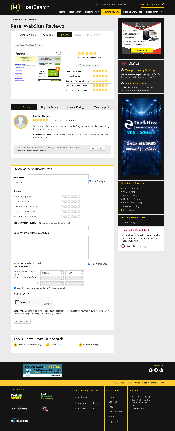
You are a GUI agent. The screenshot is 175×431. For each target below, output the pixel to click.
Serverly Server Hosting (29, 344)
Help (111, 406)
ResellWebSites (94, 57)
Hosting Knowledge (132, 11)
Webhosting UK (130, 222)
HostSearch (15, 19)
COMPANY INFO (28, 34)
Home (62, 11)
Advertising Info (86, 408)
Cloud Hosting (130, 195)
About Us (113, 416)
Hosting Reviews (111, 11)
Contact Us (114, 397)
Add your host (85, 397)
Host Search (75, 11)
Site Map (113, 401)
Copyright (113, 421)
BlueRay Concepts (91, 344)
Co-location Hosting (132, 202)
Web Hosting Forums (151, 4)
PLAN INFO (48, 34)
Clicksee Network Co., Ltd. (136, 382)
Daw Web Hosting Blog (141, 400)
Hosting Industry (154, 11)
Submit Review (22, 321)
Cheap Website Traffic (141, 397)
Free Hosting (129, 210)
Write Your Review (88, 64)
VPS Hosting (129, 191)
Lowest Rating (75, 107)
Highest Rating (49, 107)
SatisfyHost (56, 344)
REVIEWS (64, 34)
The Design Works (139, 402)
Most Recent (23, 107)
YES (93, 148)
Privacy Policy (115, 411)
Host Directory (92, 11)
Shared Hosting (130, 188)
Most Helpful (101, 107)
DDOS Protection (139, 408)
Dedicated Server (131, 199)
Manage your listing (88, 403)
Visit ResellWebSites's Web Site (29, 45)
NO (101, 148)
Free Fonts (136, 405)
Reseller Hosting (131, 206)
